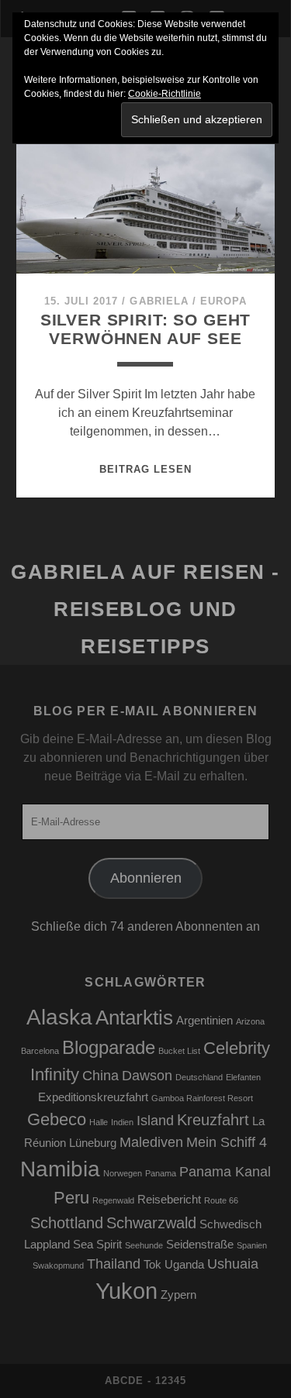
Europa (223, 301)
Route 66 (221, 1200)
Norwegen (122, 1173)
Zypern (178, 1295)
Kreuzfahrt (213, 1119)
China (100, 1075)
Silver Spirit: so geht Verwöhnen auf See (145, 329)
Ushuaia (232, 1264)
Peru (71, 1197)
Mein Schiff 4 (226, 1142)
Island (155, 1120)
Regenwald (113, 1200)
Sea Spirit (97, 1244)
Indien (122, 1122)
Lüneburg (92, 1143)
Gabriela (159, 301)
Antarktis (134, 1017)
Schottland (66, 1222)
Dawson (147, 1075)
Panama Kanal (225, 1171)
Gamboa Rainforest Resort (202, 1098)
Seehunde (144, 1245)
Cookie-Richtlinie (164, 93)
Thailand (113, 1264)
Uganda (184, 1265)
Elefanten (243, 1077)
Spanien (252, 1245)
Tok (152, 1265)
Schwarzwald (151, 1222)
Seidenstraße (200, 1244)
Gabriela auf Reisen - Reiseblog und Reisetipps (145, 609)
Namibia (60, 1169)
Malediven (151, 1142)
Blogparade (108, 1047)
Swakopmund (58, 1265)
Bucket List (179, 1050)
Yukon (126, 1290)
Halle (98, 1122)
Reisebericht (169, 1199)
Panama (160, 1173)
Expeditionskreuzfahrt (93, 1097)
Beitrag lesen (145, 469)
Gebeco (56, 1119)
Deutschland (199, 1077)
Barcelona (40, 1050)
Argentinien (204, 1020)
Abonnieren (146, 878)
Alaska (59, 1017)
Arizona (250, 1021)
